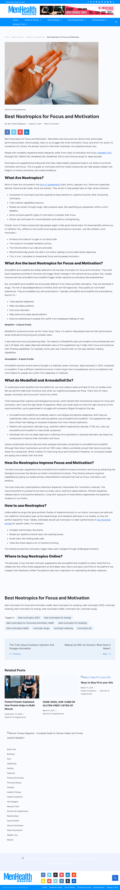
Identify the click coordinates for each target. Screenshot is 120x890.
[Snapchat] (108, 2)
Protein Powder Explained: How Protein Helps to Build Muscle (20, 705)
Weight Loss (12, 835)
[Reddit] (105, 2)
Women (10, 840)
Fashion (10, 768)
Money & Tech (19, 24)
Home (15, 20)
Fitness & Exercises (15, 778)
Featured (11, 773)
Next (105, 654)
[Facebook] (88, 2)
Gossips (10, 787)
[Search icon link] (116, 22)
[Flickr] (74, 881)
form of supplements (50, 184)
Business (11, 754)
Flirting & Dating (14, 783)
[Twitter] (91, 2)
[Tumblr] (113, 2)
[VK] (61, 881)
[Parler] (102, 2)
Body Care (11, 749)
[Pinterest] (96, 2)
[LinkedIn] (99, 2)
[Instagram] (93, 2)
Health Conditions (89, 691)
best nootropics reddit (17, 628)
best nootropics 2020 (29, 617)
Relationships (13, 816)
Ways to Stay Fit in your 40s (97, 682)
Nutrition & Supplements (15, 109)
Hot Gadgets (12, 802)
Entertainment (98, 20)
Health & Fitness (32, 20)
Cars (9, 759)
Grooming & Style (75, 20)
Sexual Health (13, 821)
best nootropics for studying (72, 623)
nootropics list (84, 628)
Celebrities (11, 764)
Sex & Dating (53, 20)
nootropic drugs (41, 628)
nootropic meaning (63, 628)
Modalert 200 (104, 153)
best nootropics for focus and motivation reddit (30, 623)
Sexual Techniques (15, 825)
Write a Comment (51, 124)
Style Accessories (14, 830)
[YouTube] (110, 2)
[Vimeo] (55, 881)
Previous (17, 654)
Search (115, 878)
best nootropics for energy (57, 617)
